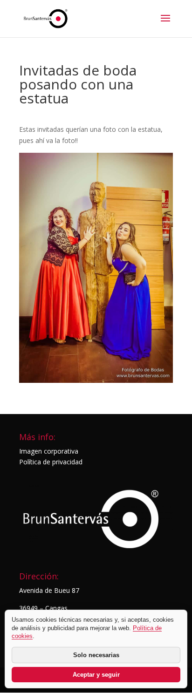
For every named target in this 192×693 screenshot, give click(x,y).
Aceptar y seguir (96, 674)
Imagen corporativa (48, 451)
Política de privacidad (50, 461)
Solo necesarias (96, 655)
